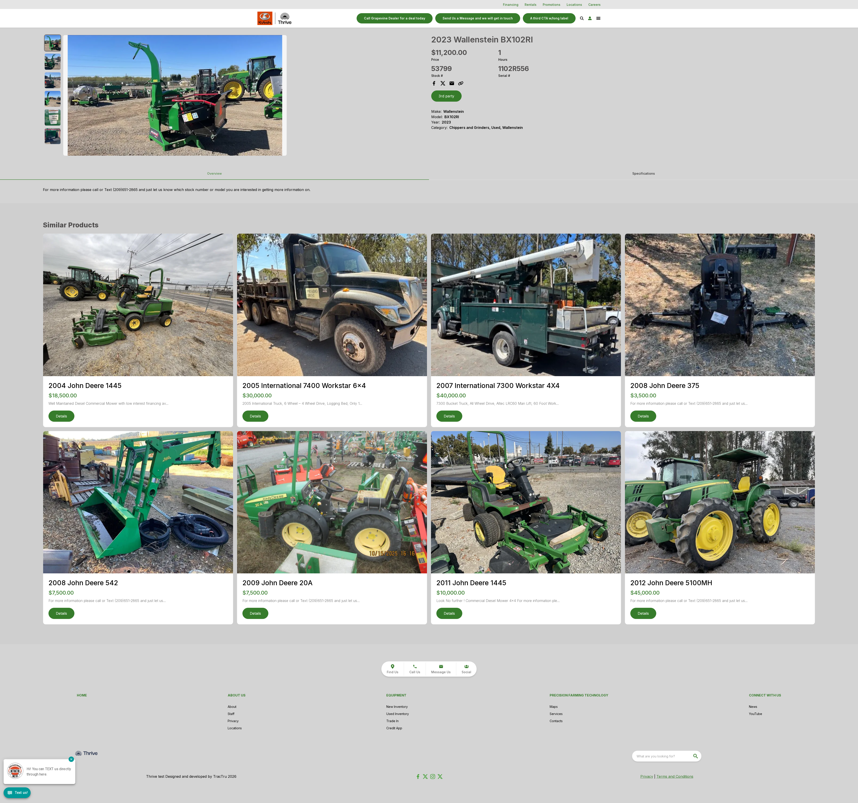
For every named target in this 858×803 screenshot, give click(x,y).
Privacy (233, 721)
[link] (549, 18)
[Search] (582, 18)
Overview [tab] (214, 173)
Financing (510, 4)
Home (82, 695)
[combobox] (666, 756)
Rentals (530, 4)
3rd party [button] (446, 96)
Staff (231, 714)
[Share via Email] (451, 83)
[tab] (53, 43)
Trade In (392, 721)
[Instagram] (432, 776)
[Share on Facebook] (434, 83)
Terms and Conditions (674, 776)
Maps (554, 707)
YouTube (755, 714)
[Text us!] (17, 793)
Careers (594, 4)
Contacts (556, 721)
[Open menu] (598, 18)
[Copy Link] (460, 83)
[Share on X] (443, 83)
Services (556, 714)
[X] (440, 776)
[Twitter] (425, 776)
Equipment (396, 695)
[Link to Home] (264, 18)
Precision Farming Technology (579, 695)
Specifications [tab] (643, 173)
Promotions (551, 4)
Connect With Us (765, 695)
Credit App (394, 728)
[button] (395, 18)
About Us (237, 695)
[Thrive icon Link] (284, 18)
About (232, 707)
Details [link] (61, 416)
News (753, 707)
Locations (574, 4)
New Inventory (397, 707)
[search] (696, 756)
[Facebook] (418, 776)
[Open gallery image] (175, 95)
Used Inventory (397, 714)
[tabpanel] (245, 96)
